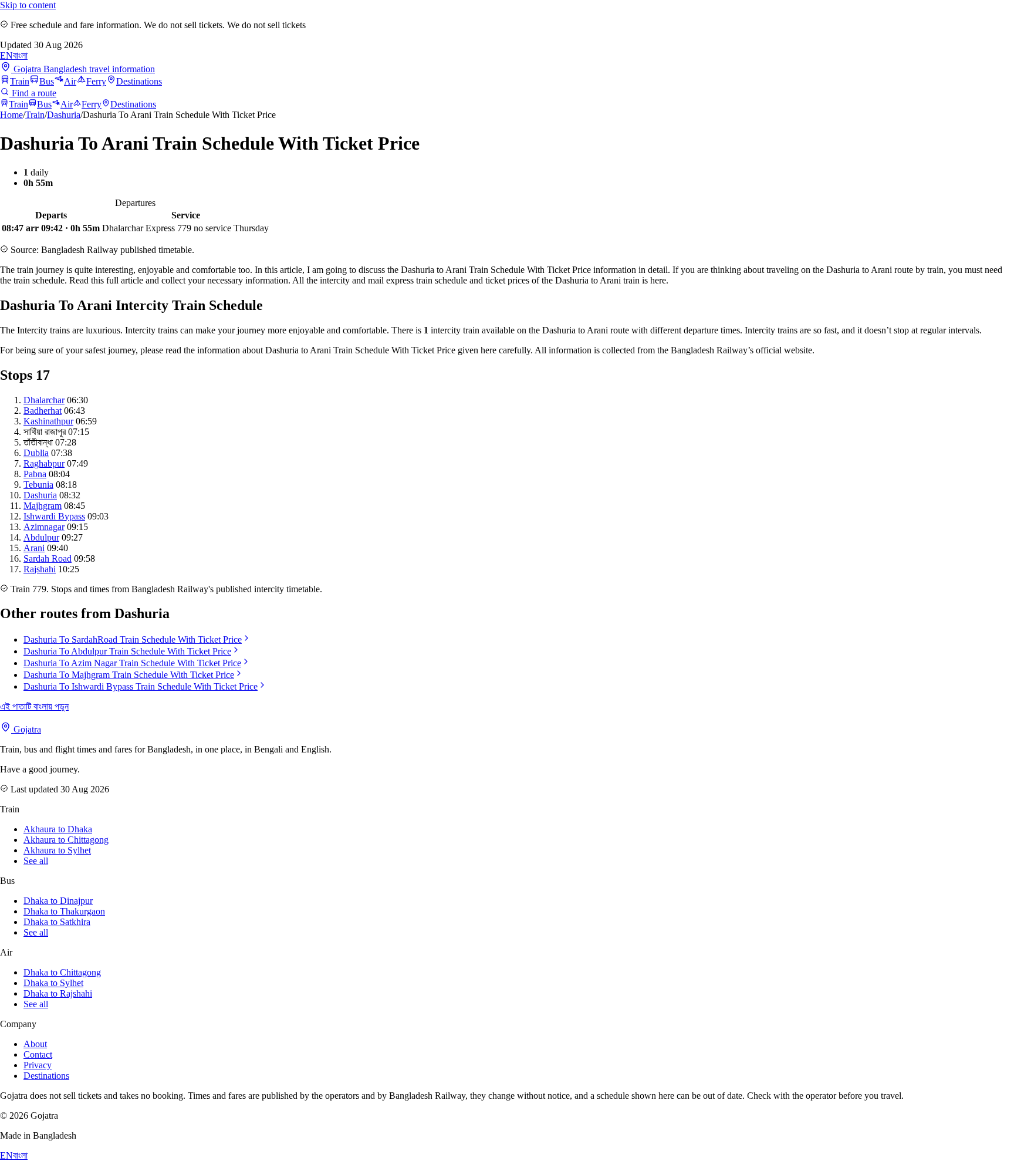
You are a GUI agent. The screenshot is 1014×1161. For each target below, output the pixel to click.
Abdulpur (41, 537)
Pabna (34, 474)
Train (19, 81)
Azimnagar (44, 527)
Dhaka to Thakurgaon (64, 911)
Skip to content (28, 5)
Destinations (139, 81)
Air (70, 81)
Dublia (36, 453)
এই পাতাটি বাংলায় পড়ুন (34, 706)
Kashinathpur (48, 421)
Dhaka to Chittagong (62, 972)
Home (11, 115)
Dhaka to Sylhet (53, 983)
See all (35, 861)
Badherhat (42, 411)
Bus (46, 81)
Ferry (96, 81)
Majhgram (42, 506)
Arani (34, 548)
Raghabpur (44, 463)
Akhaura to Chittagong (66, 840)
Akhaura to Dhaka (57, 829)
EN (6, 55)
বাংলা (20, 55)
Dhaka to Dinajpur (58, 901)
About (35, 1044)
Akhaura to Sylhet (57, 850)
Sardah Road (47, 558)
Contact (37, 1054)
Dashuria (63, 115)
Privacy (37, 1065)
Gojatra (26, 729)
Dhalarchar (44, 400)
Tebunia (38, 485)
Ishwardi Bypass (54, 516)
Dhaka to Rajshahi (57, 993)
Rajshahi (39, 569)
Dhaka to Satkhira (56, 922)
